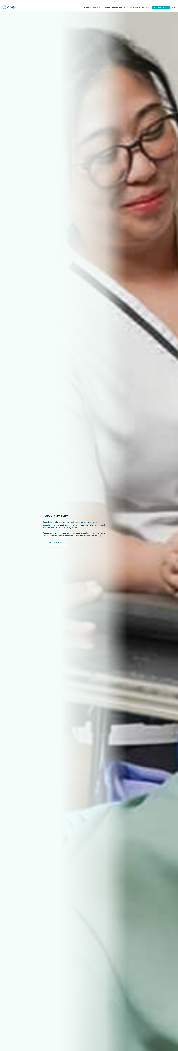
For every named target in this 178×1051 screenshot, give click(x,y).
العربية (173, 7)
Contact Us (145, 7)
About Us (86, 7)
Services (95, 7)
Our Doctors (106, 7)
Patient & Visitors (117, 7)
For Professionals (132, 7)
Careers (163, 2)
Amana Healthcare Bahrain (153, 2)
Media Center (170, 2)
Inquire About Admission (161, 7)
